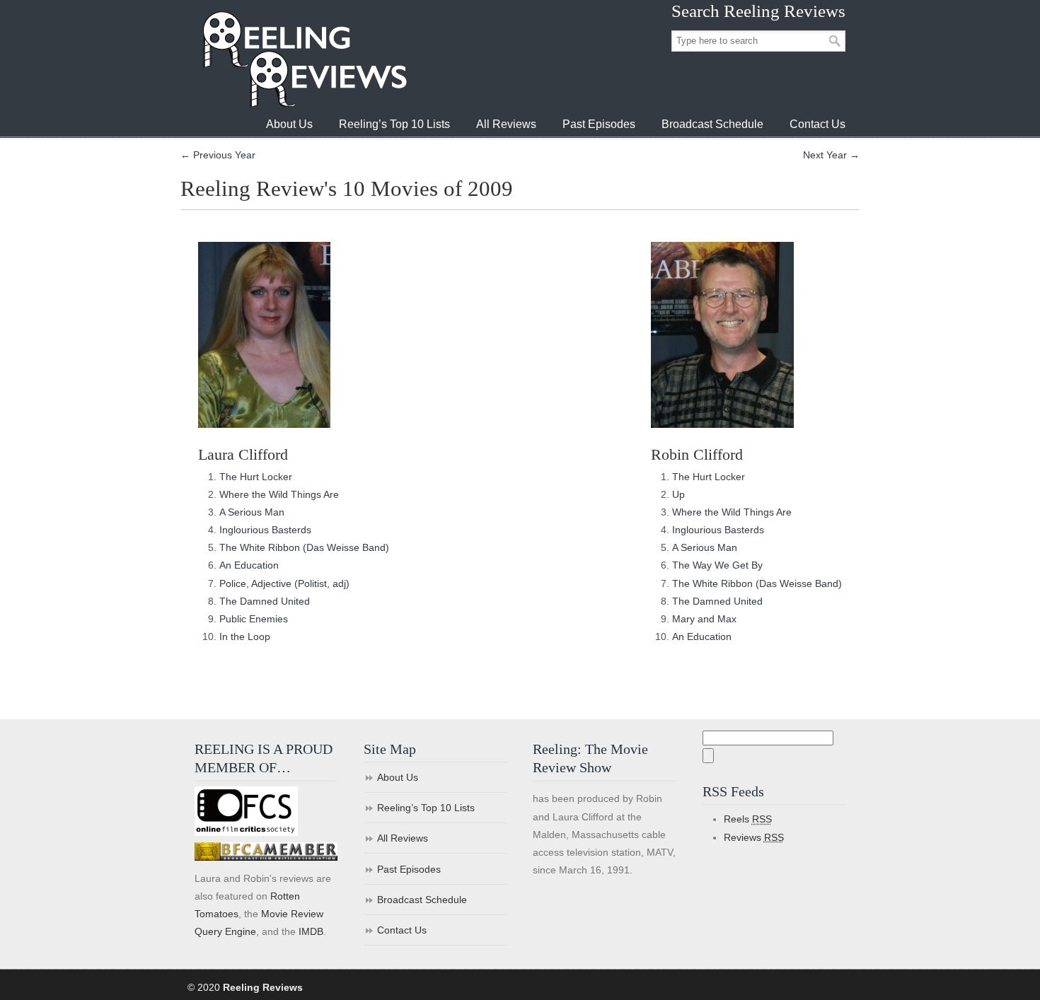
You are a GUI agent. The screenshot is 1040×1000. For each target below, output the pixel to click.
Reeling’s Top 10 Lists (426, 807)
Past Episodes (409, 869)
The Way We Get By (717, 565)
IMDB (311, 931)
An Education (249, 565)
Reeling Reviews (303, 59)
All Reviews (402, 838)
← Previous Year (217, 155)
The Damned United (264, 601)
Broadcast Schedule (422, 899)
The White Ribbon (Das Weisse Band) (304, 547)
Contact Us (402, 930)
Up (678, 494)
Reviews (754, 837)
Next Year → (831, 155)
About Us (397, 777)
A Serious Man (251, 512)
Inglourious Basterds (265, 529)
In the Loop (244, 636)
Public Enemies (253, 618)
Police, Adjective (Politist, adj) (284, 583)
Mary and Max (704, 618)
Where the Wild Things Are (279, 494)
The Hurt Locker (255, 476)
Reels (748, 819)
